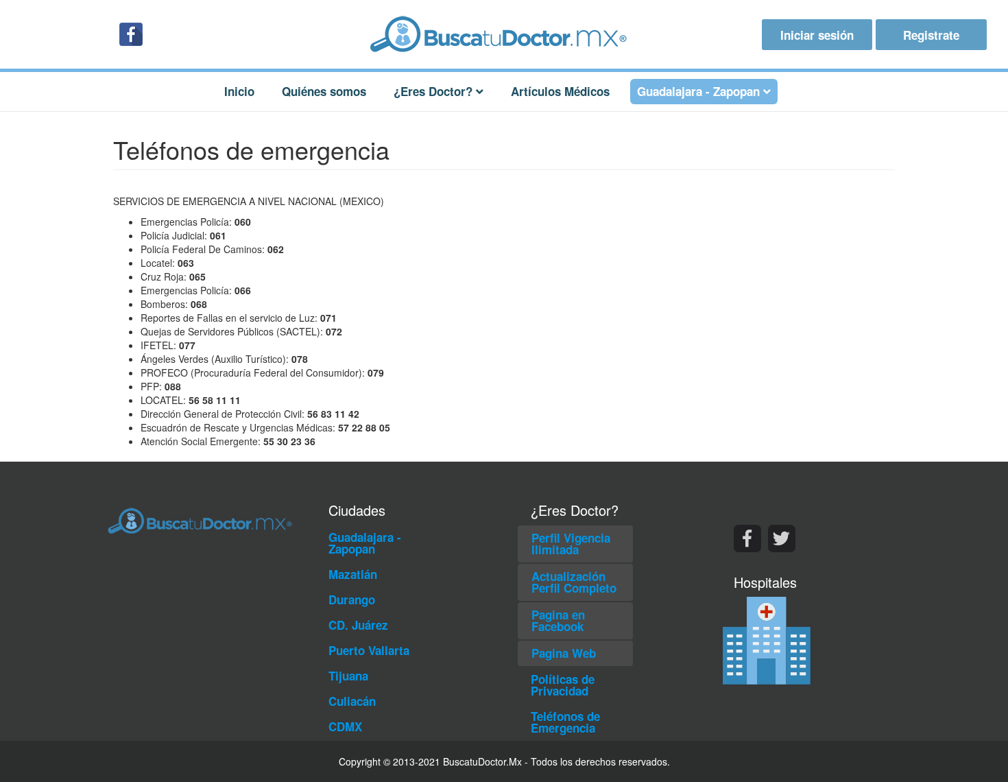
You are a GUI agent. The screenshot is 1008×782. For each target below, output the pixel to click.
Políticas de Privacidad (563, 685)
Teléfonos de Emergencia (565, 722)
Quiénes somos (324, 91)
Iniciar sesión (817, 35)
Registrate (931, 35)
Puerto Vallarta (368, 650)
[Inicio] (504, 34)
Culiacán (352, 701)
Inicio (239, 91)
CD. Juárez (358, 625)
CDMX (345, 726)
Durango (351, 599)
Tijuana (348, 675)
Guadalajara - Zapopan (364, 543)
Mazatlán (352, 574)
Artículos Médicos (560, 91)
